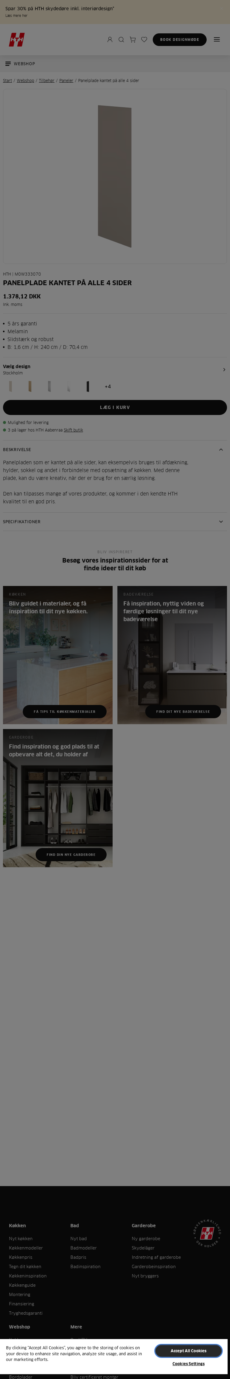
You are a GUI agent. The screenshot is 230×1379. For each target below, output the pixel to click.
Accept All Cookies (188, 1350)
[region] (114, 1358)
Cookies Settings (188, 1363)
